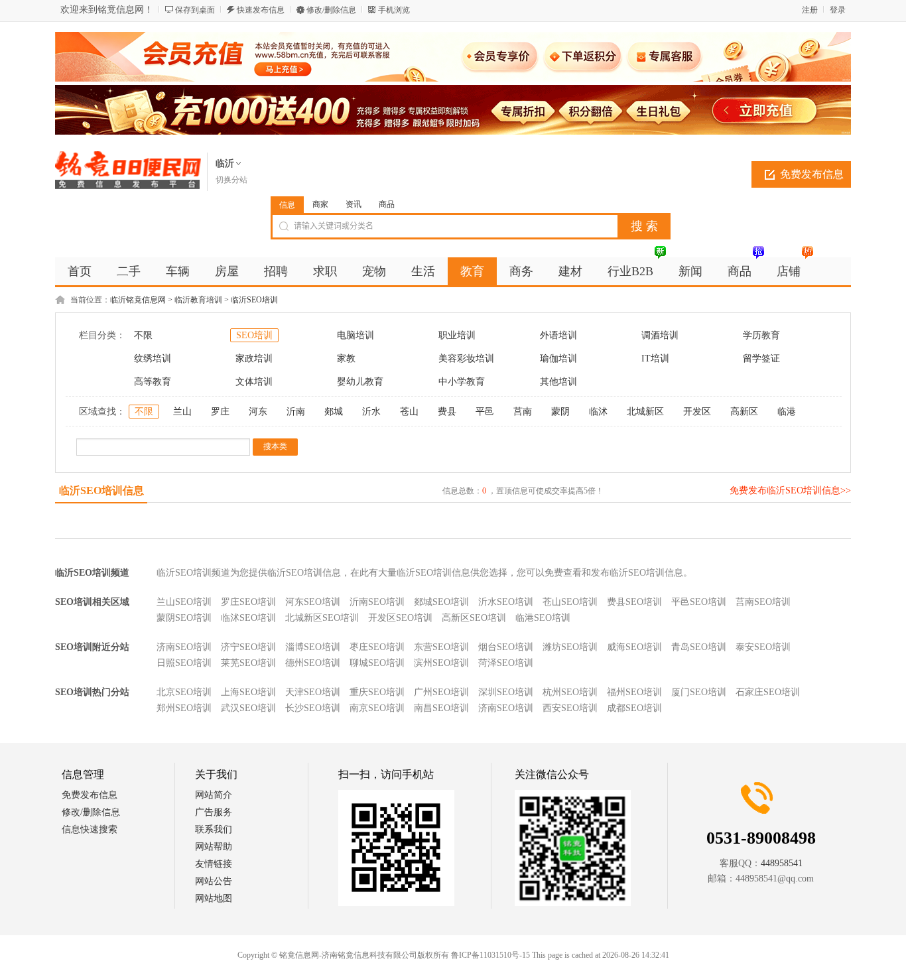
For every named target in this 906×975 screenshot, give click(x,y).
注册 (810, 10)
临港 (786, 412)
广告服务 (213, 812)
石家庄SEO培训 (768, 692)
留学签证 (761, 358)
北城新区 (645, 412)
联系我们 (213, 829)
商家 (320, 204)
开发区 (697, 412)
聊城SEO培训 (377, 663)
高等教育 (152, 382)
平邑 (485, 412)
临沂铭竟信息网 (138, 299)
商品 (387, 204)
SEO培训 (254, 335)
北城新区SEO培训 (322, 618)
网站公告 (213, 881)
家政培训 (254, 358)
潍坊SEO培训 (570, 647)
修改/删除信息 (331, 10)
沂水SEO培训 (505, 602)
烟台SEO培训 (505, 647)
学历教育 (761, 335)
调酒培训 (660, 335)
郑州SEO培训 (184, 708)
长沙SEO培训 (312, 708)
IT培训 (655, 358)
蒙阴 (560, 412)
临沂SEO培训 (254, 299)
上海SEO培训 (248, 692)
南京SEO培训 (377, 708)
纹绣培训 (152, 358)
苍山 (409, 412)
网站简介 (213, 795)
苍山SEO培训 (570, 602)
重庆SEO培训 (377, 692)
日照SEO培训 (184, 663)
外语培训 (558, 335)
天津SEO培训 (312, 692)
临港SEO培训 (542, 618)
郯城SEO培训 (441, 602)
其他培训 (558, 382)
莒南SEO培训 (763, 602)
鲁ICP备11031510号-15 (490, 955)
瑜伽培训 (558, 358)
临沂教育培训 (198, 299)
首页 (80, 271)
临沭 (598, 412)
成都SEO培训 (634, 708)
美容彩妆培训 (466, 358)
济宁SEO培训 (248, 647)
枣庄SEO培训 (377, 647)
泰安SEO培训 (763, 647)
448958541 (782, 863)
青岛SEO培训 (698, 647)
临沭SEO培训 (248, 618)
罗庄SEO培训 (248, 602)
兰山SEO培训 (184, 602)
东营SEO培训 (441, 647)
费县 (447, 412)
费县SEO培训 (634, 602)
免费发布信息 (812, 174)
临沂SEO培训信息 (101, 490)
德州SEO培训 (312, 663)
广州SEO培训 (441, 692)
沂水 (371, 412)
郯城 (333, 412)
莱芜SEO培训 (248, 663)
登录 (838, 10)
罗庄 (220, 412)
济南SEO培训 (184, 647)
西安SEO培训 (570, 708)
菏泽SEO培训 (505, 663)
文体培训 (254, 382)
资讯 (353, 204)
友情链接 (213, 864)
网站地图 (213, 898)
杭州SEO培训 (570, 692)
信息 (287, 205)
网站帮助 (213, 847)
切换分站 (231, 179)
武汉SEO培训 (248, 708)
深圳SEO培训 (505, 692)
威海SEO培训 (634, 647)
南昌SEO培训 (441, 708)
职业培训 (457, 335)
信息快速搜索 (89, 829)
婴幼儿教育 (360, 382)
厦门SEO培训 (698, 692)
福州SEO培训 (634, 692)
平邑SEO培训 (698, 602)
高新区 (744, 412)
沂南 (296, 412)
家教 (346, 358)
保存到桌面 (195, 10)
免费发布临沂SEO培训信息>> (790, 490)
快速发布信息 (261, 10)
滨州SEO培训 (441, 663)
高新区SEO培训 (474, 618)
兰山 (182, 412)
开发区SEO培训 (400, 618)
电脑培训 (355, 335)
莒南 (522, 412)
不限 (143, 335)
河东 (258, 412)
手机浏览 (394, 10)
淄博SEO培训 (312, 647)
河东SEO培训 (312, 602)
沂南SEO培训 (377, 602)
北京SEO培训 (184, 692)
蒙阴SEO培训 (184, 618)
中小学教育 (461, 382)
